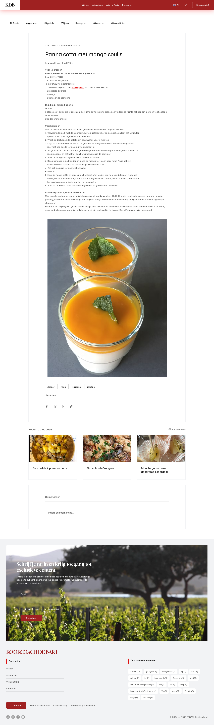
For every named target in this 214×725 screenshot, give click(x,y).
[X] (13, 717)
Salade (190, 691)
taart (194, 678)
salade (135, 678)
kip (184, 671)
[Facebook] (8, 717)
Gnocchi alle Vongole (100, 468)
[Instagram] (18, 717)
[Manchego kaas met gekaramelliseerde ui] (161, 448)
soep (184, 684)
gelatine (90, 386)
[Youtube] (23, 717)
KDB (10, 5)
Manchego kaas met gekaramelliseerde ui (154, 469)
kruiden (149, 697)
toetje (135, 697)
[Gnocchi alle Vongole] (107, 448)
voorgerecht (169, 671)
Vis (165, 691)
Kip (163, 684)
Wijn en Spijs (118, 23)
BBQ (195, 671)
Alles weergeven (177, 428)
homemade (162, 678)
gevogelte (152, 671)
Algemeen (31, 23)
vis (173, 684)
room (63, 386)
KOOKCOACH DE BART (32, 652)
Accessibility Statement (83, 705)
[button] (201, 637)
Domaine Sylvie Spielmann (144, 691)
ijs (147, 678)
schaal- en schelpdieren (143, 684)
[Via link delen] (71, 406)
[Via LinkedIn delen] (63, 406)
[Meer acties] (167, 45)
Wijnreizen (98, 23)
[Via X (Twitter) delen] (55, 406)
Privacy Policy (60, 705)
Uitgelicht (49, 23)
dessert (51, 386)
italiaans (76, 386)
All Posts (14, 23)
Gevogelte (179, 678)
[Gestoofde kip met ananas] (53, 448)
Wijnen (65, 23)
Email (24, 594)
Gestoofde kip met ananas (50, 468)
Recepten (80, 23)
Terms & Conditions (40, 705)
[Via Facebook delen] (46, 406)
